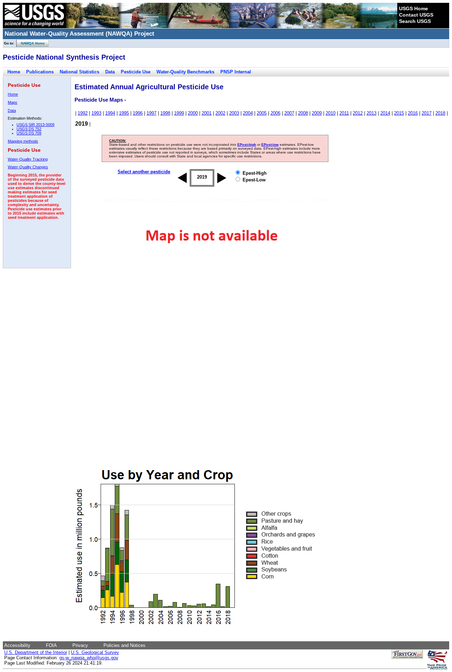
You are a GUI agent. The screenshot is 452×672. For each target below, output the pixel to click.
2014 (385, 113)
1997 (151, 113)
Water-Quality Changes (28, 167)
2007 (289, 113)
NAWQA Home (31, 43)
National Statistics (79, 71)
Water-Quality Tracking (28, 159)
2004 (248, 113)
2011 (344, 113)
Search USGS (415, 21)
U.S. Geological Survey (95, 652)
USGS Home (413, 8)
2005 (262, 113)
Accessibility (17, 645)
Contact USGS (416, 15)
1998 (165, 113)
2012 (358, 113)
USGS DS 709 (29, 133)
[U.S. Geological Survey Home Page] (34, 26)
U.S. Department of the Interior (35, 652)
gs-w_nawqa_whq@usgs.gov (88, 657)
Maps (12, 102)
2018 (440, 113)
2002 (220, 113)
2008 (303, 113)
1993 (96, 113)
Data (110, 71)
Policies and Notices (124, 645)
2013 (371, 113)
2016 (413, 113)
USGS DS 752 (29, 129)
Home (13, 71)
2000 (193, 113)
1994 (110, 113)
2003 (234, 113)
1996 (138, 113)
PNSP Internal (235, 71)
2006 (275, 113)
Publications (40, 71)
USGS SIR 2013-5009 (35, 124)
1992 (83, 113)
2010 (330, 113)
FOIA (51, 645)
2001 (207, 113)
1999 (179, 113)
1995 (124, 113)
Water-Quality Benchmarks (185, 71)
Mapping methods (23, 141)
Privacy (80, 645)
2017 (427, 113)
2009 (317, 113)
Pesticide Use (135, 71)
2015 (399, 113)
